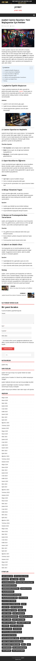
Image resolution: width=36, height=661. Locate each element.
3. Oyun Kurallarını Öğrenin (11, 73)
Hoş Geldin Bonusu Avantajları (12, 594)
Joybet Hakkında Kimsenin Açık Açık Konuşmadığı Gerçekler (17, 382)
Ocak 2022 (4, 540)
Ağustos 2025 (5, 422)
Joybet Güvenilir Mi (18, 613)
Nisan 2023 (5, 501)
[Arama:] (18, 355)
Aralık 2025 (5, 411)
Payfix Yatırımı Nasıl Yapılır (10, 638)
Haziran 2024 (5, 462)
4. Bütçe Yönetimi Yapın (10, 75)
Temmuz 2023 (6, 492)
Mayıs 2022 (5, 528)
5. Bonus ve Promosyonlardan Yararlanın (15, 77)
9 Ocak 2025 (6, 26)
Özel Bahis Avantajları (19, 647)
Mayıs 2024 (5, 464)
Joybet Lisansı (6, 619)
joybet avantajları (16, 607)
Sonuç (5, 81)
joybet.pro (6, 607)
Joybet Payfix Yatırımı (9, 622)
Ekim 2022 (4, 514)
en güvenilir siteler (8, 582)
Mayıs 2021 (5, 562)
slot (28, 644)
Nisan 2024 (5, 467)
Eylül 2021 (4, 551)
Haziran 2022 (5, 526)
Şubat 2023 (5, 506)
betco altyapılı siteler (21, 576)
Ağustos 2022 (5, 520)
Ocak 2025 (4, 442)
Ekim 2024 (4, 450)
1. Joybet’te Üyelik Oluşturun (11, 70)
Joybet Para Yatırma (18, 619)
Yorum (3, 313)
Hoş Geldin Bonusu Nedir (10, 598)
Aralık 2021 (5, 542)
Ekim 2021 (4, 548)
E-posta (4, 331)
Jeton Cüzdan (23, 598)
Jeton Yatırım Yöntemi (9, 601)
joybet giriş (22, 610)
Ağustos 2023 (5, 489)
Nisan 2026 (5, 400)
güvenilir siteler (26, 588)
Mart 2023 (4, 503)
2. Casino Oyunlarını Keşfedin (12, 72)
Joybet (21, 91)
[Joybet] (18, 3)
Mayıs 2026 (5, 397)
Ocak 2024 (4, 475)
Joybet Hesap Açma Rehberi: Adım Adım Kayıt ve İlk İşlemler (18, 389)
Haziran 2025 (5, 428)
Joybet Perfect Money (23, 622)
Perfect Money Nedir (27, 638)
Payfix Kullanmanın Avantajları (12, 632)
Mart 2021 (4, 567)
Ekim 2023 (4, 484)
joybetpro (5, 626)
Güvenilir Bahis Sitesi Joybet (11, 588)
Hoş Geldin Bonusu (8, 591)
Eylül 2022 (4, 517)
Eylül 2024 (4, 453)
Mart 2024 (4, 470)
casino (22, 579)
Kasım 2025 (5, 414)
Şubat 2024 (5, 473)
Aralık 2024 (5, 445)
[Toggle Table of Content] (31, 68)
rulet (23, 644)
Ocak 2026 (4, 409)
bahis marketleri (7, 576)
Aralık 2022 (5, 512)
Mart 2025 (4, 436)
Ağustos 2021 (5, 554)
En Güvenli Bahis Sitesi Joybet (24, 582)
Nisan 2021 (5, 565)
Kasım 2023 (5, 481)
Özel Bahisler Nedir (18, 650)
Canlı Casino (14, 579)
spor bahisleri (7, 647)
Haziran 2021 (5, 559)
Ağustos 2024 (5, 456)
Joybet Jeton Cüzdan (26, 616)
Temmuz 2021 (6, 556)
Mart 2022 (4, 534)
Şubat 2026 (5, 406)
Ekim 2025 (4, 417)
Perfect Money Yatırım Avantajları (13, 641)
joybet (24, 604)
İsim (3, 326)
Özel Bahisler (6, 650)
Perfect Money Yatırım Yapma (11, 644)
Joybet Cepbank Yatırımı (9, 610)
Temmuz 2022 (6, 523)
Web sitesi (4, 336)
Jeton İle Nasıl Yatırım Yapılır (11, 604)
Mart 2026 (4, 403)
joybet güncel (7, 613)
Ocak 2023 (4, 509)
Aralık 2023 (5, 478)
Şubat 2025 (5, 439)
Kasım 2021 (5, 545)
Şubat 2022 (5, 537)
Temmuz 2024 (6, 459)
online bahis (17, 629)
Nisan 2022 (5, 531)
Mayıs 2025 (5, 431)
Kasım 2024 (5, 448)
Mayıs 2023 (5, 498)
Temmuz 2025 (6, 425)
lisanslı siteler (7, 629)
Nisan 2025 (5, 434)
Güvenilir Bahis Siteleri (9, 585)
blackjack (5, 579)
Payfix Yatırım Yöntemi (9, 635)
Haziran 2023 (5, 495)
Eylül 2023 (4, 487)
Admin (12, 26)
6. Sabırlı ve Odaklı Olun (10, 79)
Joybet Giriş (5, 364)
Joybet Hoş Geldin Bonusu (10, 616)
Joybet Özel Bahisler (17, 626)
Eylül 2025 (4, 420)
